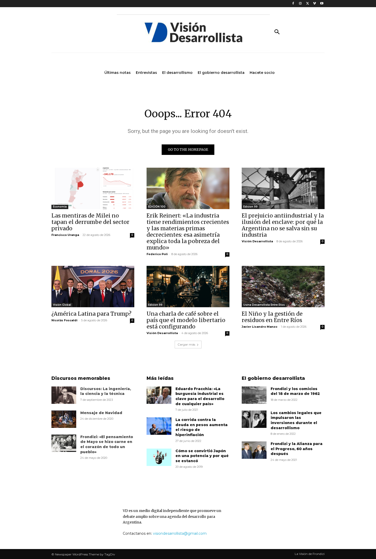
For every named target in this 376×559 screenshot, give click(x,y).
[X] (308, 4)
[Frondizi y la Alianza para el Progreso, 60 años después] (254, 450)
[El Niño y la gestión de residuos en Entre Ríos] (283, 286)
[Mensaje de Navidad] (63, 419)
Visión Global (62, 304)
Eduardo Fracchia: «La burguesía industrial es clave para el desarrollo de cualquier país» (199, 396)
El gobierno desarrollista (273, 378)
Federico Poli (157, 254)
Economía (60, 206)
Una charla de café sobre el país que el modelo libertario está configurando (186, 320)
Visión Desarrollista (257, 241)
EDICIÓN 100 (156, 206)
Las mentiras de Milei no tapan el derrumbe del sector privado (90, 222)
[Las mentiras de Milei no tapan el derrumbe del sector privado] (92, 188)
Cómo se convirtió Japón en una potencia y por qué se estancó (202, 456)
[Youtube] (322, 4)
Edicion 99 (250, 206)
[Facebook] (293, 4)
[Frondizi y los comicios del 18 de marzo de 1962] (254, 395)
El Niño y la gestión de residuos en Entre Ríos (272, 317)
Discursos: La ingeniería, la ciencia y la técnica (105, 391)
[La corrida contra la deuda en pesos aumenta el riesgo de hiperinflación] (159, 426)
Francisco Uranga (65, 235)
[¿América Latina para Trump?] (92, 286)
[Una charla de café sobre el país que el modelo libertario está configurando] (188, 286)
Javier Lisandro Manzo (259, 326)
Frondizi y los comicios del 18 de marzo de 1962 (295, 391)
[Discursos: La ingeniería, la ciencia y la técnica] (63, 395)
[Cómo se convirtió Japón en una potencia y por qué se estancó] (159, 457)
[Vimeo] (314, 4)
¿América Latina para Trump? (91, 313)
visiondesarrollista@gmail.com (180, 533)
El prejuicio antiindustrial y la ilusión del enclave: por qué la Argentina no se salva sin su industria (283, 225)
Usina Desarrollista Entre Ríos (264, 304)
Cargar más (186, 344)
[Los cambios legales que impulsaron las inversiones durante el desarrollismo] (254, 419)
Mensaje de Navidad (101, 412)
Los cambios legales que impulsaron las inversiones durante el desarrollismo (296, 420)
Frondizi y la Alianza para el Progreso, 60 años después (297, 448)
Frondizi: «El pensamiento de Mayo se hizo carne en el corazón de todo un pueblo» (106, 444)
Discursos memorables (80, 378)
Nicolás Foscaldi (64, 320)
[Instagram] (300, 4)
